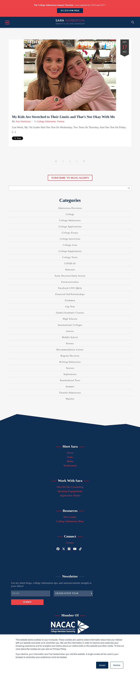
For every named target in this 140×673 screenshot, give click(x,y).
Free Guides (70, 517)
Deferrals (70, 269)
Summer (70, 386)
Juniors (70, 331)
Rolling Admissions (70, 362)
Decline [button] (116, 665)
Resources (70, 511)
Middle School (70, 337)
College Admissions (46, 121)
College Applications (70, 226)
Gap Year (70, 306)
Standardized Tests (70, 380)
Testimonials (70, 465)
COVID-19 (70, 263)
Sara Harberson (23, 121)
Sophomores (70, 374)
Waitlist (70, 399)
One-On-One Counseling (70, 487)
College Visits (70, 257)
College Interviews (70, 239)
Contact (70, 542)
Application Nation (70, 495)
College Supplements (70, 251)
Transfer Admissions (70, 392)
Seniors (70, 368)
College (70, 214)
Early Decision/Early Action (70, 275)
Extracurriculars (70, 282)
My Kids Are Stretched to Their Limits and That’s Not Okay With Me (63, 117)
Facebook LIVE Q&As (70, 288)
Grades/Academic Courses (70, 312)
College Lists (70, 245)
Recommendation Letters (70, 349)
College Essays (70, 232)
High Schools (70, 319)
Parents (60, 121)
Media (70, 461)
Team (70, 457)
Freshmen (70, 300)
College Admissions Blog (70, 521)
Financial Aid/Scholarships (70, 294)
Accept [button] (102, 665)
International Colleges (70, 325)
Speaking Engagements (70, 491)
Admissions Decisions (70, 208)
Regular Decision (70, 355)
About (70, 452)
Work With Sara (70, 480)
